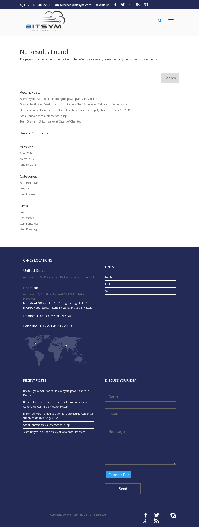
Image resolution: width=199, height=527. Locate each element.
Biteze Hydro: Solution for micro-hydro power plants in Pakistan (58, 99)
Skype (108, 291)
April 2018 (26, 153)
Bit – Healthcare (29, 183)
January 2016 (28, 164)
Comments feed (29, 223)
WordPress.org (28, 229)
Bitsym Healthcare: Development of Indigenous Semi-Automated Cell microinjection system (74, 104)
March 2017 (27, 159)
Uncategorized (28, 194)
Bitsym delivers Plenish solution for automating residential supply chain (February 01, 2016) (75, 110)
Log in (23, 212)
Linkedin (110, 284)
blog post (25, 188)
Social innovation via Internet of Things (43, 116)
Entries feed (27, 218)
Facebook (110, 277)
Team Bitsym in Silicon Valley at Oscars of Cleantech (51, 121)
